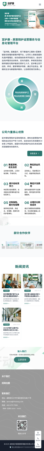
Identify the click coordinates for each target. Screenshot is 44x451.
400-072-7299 (12, 405)
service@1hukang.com (15, 402)
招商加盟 (6, 383)
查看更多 (33, 153)
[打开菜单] (40, 4)
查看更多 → (6, 303)
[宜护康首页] (9, 4)
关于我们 (6, 376)
